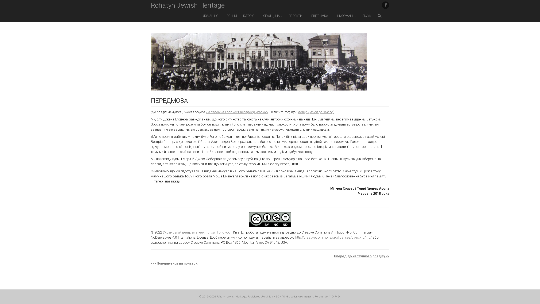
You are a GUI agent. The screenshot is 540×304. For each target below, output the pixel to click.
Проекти (296, 16)
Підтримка (320, 16)
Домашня (210, 16)
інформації (345, 16)
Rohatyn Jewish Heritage (188, 5)
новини (230, 16)
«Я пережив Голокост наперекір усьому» (237, 112)
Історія (249, 16)
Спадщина (271, 16)
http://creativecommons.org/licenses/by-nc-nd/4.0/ (333, 237)
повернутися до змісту (315, 112)
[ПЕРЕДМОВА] (259, 65)
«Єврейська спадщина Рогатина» (307, 296)
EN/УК (366, 16)
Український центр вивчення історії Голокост (197, 232)
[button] (379, 16)
